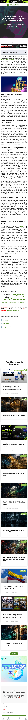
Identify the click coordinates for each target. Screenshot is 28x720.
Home (2, 42)
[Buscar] (9, 718)
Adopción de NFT (6, 302)
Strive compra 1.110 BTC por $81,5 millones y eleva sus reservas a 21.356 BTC (14, 416)
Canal (19, 719)
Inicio (3, 719)
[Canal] (19, 718)
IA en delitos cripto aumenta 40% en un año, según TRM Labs (13, 531)
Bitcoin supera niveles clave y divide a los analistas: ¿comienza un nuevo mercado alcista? (14, 559)
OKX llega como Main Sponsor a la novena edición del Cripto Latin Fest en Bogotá (13, 444)
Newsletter (25, 719)
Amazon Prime (18, 302)
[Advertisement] (14, 345)
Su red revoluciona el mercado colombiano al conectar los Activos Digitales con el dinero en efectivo (12, 388)
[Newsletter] (25, 718)
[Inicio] (3, 718)
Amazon (21, 226)
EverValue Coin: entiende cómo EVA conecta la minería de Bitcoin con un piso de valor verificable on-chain (13, 616)
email (2, 709)
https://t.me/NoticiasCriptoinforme (14, 299)
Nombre (3, 704)
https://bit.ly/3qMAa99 (17, 294)
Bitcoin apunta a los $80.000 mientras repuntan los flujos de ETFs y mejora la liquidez (13, 473)
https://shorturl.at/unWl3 (12, 310)
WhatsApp (6, 324)
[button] (25, 52)
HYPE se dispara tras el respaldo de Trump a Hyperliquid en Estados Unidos (13, 644)
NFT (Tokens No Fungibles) (14, 59)
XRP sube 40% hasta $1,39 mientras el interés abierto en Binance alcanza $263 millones (14, 502)
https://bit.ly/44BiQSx (18, 296)
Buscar (8, 719)
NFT (18, 26)
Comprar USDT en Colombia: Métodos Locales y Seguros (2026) (13, 587)
